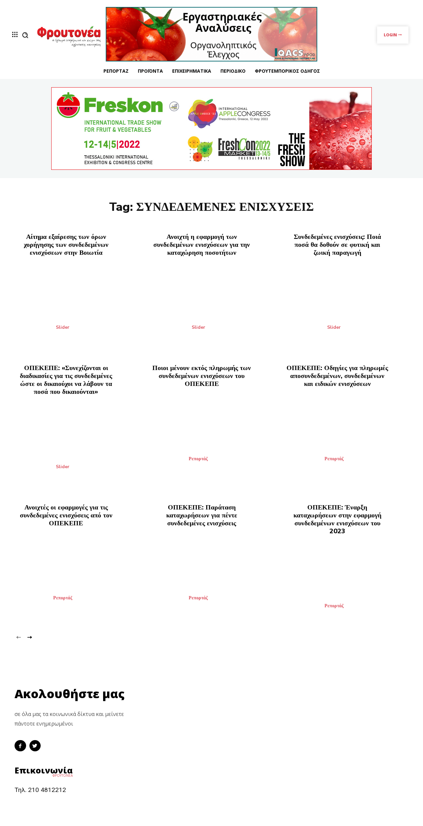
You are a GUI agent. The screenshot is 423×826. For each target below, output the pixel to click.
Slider (62, 327)
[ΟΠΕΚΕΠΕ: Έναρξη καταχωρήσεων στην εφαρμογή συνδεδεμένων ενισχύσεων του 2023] (347, 583)
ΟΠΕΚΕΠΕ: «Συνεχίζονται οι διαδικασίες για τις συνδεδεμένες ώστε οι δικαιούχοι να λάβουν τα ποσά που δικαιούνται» (66, 379)
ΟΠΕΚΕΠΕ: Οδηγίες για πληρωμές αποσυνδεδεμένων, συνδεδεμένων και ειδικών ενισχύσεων (337, 375)
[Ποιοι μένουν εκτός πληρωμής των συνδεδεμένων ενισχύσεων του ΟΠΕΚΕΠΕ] (211, 436)
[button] (25, 35)
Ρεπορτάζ (198, 459)
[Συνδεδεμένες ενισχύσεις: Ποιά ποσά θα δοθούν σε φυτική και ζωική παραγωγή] (347, 305)
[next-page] (29, 637)
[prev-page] (19, 637)
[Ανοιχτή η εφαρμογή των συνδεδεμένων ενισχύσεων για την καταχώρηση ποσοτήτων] (211, 305)
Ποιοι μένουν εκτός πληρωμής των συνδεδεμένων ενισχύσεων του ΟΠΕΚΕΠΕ (201, 375)
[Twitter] (35, 746)
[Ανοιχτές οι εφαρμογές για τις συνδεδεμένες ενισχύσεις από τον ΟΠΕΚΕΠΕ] (76, 575)
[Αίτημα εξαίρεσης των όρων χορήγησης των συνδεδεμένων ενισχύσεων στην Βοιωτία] (76, 305)
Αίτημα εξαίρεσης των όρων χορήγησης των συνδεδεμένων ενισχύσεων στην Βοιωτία (66, 244)
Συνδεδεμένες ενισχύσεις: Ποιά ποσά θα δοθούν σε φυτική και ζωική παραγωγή (337, 244)
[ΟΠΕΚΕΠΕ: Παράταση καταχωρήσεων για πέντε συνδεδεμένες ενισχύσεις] (211, 575)
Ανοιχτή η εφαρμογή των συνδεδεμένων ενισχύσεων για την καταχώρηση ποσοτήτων (201, 244)
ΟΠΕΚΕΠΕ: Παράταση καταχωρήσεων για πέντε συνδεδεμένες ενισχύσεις (201, 515)
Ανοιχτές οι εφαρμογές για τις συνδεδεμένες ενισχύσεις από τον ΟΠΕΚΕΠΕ (66, 515)
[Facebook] (20, 746)
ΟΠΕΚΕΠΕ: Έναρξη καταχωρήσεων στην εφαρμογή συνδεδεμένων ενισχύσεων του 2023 (337, 519)
